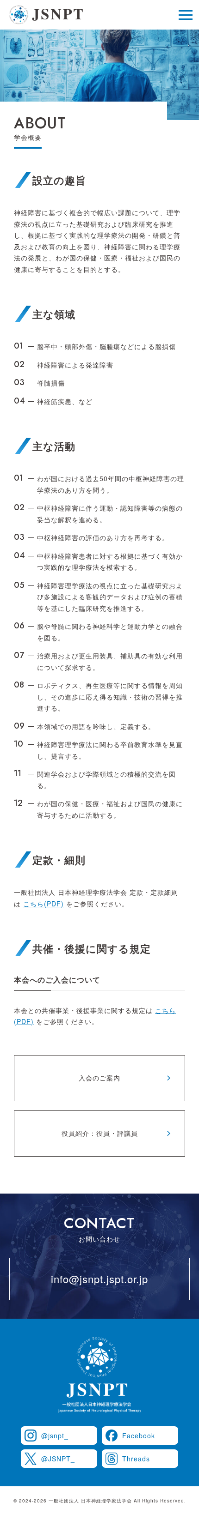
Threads (136, 1458)
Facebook (138, 1435)
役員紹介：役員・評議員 (100, 1133)
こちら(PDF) (43, 903)
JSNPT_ (58, 1458)
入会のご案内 (99, 1077)
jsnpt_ (54, 1435)
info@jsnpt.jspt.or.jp (99, 1279)
